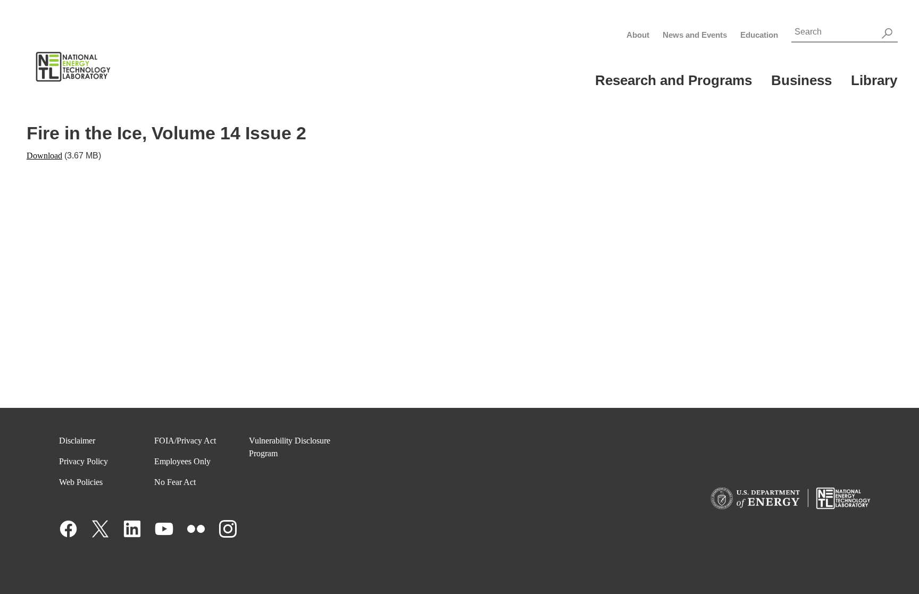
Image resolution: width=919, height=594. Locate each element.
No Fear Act (175, 482)
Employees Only (182, 461)
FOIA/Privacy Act (185, 440)
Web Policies (81, 482)
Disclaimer (77, 440)
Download (44, 155)
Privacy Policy (83, 461)
